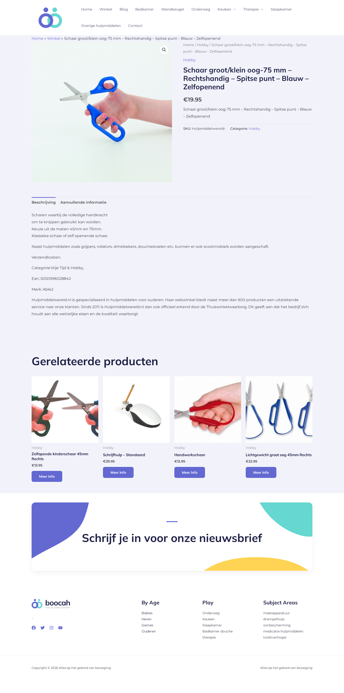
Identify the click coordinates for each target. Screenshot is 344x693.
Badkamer (144, 9)
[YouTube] (60, 628)
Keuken (224, 9)
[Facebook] (34, 628)
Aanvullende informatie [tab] (83, 202)
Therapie (251, 9)
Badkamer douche (217, 631)
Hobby (203, 45)
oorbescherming (277, 625)
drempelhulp (273, 619)
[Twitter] (42, 628)
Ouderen (149, 631)
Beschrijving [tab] (44, 202)
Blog (124, 9)
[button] (164, 50)
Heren (146, 619)
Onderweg (200, 9)
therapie (209, 637)
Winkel (106, 9)
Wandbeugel (172, 9)
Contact (135, 25)
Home (86, 9)
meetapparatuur (276, 613)
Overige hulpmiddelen (101, 25)
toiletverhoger (275, 637)
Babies (147, 613)
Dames (147, 625)
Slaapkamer (281, 9)
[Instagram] (51, 628)
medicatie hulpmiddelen (283, 631)
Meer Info (47, 476)
